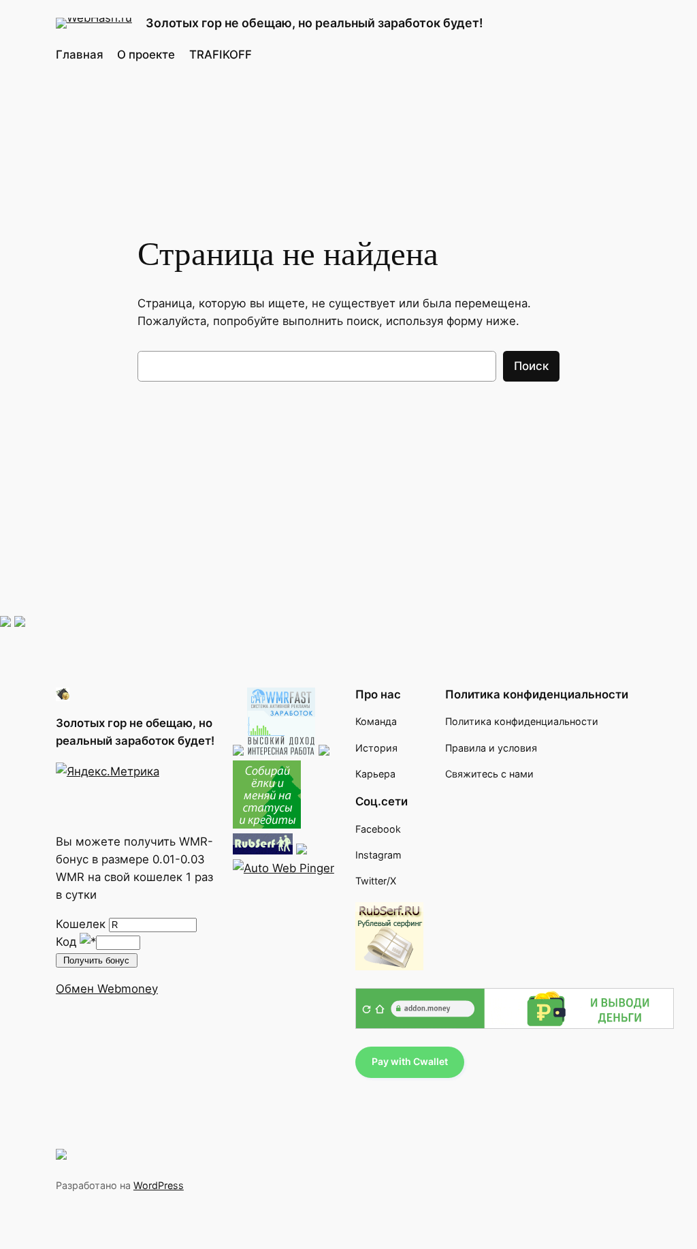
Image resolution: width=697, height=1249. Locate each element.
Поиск (531, 366)
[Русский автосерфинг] (267, 824)
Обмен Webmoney (107, 989)
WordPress (158, 1185)
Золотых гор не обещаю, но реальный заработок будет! (314, 23)
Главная (79, 54)
